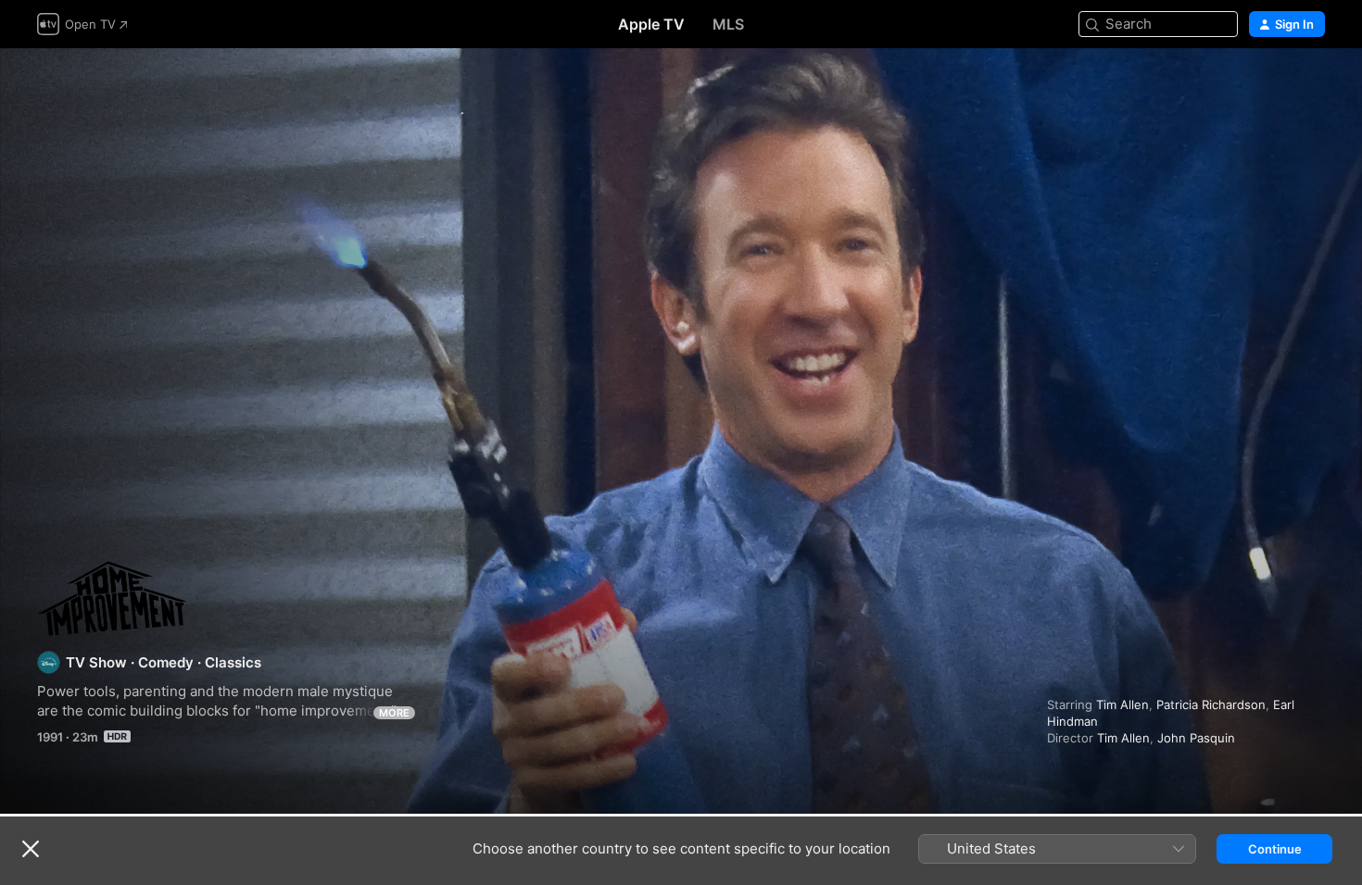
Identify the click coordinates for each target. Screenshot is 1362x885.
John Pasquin (1196, 737)
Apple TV (651, 24)
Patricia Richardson (1211, 704)
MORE (394, 712)
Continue (1275, 848)
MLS (728, 24)
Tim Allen (1122, 704)
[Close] (30, 849)
